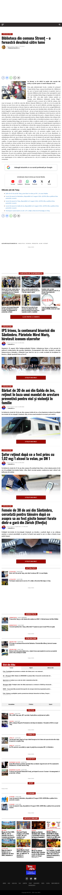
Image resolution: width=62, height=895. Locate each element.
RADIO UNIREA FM (55, 883)
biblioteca (22, 243)
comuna (28, 243)
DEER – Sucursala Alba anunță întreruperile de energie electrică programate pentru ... (27, 689)
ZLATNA (48, 883)
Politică (31, 704)
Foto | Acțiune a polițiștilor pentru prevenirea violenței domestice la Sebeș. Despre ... (27, 693)
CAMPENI (25, 883)
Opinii (50, 704)
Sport (31, 668)
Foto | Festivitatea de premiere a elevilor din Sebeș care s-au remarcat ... (23, 671)
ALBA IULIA (14, 883)
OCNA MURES (36, 883)
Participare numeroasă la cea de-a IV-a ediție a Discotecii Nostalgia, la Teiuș (28, 211)
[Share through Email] (18, 77)
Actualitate (11, 704)
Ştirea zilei (51, 668)
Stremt (46, 243)
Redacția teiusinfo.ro (13, 48)
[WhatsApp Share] (10, 77)
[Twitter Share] (14, 77)
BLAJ (20, 883)
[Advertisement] (31, 11)
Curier (11, 668)
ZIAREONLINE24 (31, 885)
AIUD (9, 883)
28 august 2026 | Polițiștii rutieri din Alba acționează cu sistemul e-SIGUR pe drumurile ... (28, 684)
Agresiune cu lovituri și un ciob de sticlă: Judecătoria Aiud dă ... (21, 680)
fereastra (35, 243)
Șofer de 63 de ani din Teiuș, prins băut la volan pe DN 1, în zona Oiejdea (27, 193)
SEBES (42, 883)
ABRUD (4, 883)
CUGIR (30, 883)
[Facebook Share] (3, 77)
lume (41, 243)
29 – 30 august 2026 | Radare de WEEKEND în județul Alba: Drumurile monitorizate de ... (27, 676)
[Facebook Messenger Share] (7, 77)
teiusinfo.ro (11, 344)
